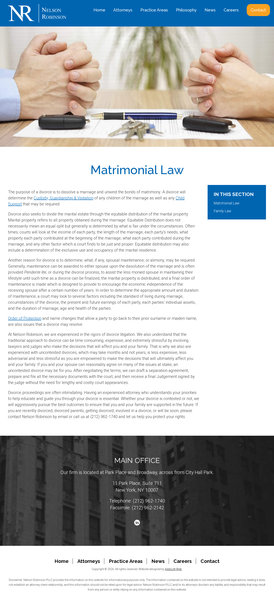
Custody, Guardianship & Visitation (63, 198)
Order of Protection (24, 318)
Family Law (222, 211)
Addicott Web (173, 569)
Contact (258, 10)
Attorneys (122, 10)
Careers (231, 10)
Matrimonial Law (226, 203)
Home (99, 10)
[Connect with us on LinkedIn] (137, 522)
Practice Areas (154, 10)
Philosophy (186, 10)
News (210, 10)
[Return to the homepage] (37, 13)
